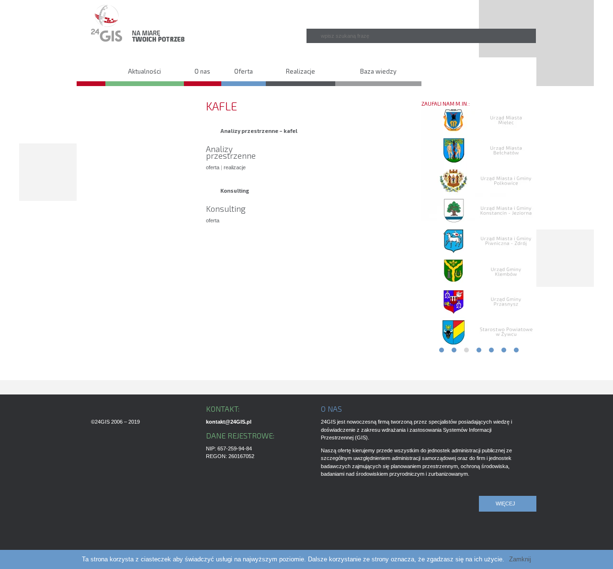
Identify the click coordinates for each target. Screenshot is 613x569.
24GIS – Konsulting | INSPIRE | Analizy (91, 69)
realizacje (235, 167)
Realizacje (300, 71)
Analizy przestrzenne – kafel (258, 131)
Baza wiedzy (378, 71)
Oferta (243, 71)
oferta (212, 167)
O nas (202, 71)
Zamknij (520, 559)
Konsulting (234, 190)
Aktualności (144, 71)
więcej (505, 503)
